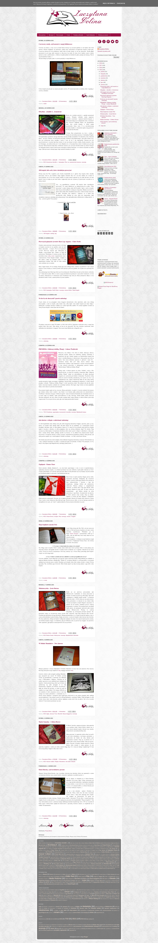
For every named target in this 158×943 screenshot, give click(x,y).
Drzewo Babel (50, 876)
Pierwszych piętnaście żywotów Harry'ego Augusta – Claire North (60, 241)
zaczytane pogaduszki (47, 930)
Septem (92, 880)
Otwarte (73, 761)
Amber (63, 874)
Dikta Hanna (110, 846)
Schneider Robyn (85, 863)
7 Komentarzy (62, 409)
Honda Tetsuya (115, 852)
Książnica (111, 876)
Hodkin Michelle (105, 852)
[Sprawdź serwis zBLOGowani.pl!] (108, 282)
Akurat (45, 874)
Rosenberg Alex (101, 862)
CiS (88, 874)
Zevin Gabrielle (64, 868)
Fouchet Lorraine (79, 850)
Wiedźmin (85, 898)
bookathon (60, 924)
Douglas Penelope (58, 848)
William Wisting (93, 898)
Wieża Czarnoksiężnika (56, 882)
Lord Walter (107, 857)
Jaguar (100, 876)
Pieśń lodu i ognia (110, 895)
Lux (68, 162)
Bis (78, 874)
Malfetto (103, 893)
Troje (118, 897)
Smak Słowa (99, 880)
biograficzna (51, 906)
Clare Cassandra (45, 846)
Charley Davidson (86, 889)
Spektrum (94, 896)
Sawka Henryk (78, 863)
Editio (62, 876)
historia (101, 906)
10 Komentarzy (63, 101)
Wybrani (111, 898)
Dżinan (97, 848)
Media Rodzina (55, 878)
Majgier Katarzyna (76, 858)
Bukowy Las (83, 874)
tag (55, 233)
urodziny (89, 928)
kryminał (73, 908)
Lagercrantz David (54, 857)
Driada (44, 876)
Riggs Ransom (77, 862)
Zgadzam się (121, 3)
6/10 (60, 919)
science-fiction (68, 290)
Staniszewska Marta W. (72, 865)
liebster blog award (98, 924)
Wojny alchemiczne (104, 898)
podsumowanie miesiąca (91, 926)
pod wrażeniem (78, 926)
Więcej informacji (109, 3)
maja (102, 125)
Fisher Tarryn (54, 850)
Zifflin (69, 868)
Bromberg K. (53, 845)
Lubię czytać (51, 256)
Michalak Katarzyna (48, 860)
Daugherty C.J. (86, 846)
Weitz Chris (107, 866)
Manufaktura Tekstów (43, 878)
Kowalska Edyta (114, 855)
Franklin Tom (94, 850)
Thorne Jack (105, 865)
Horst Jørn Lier (59, 854)
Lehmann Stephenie (76, 857)
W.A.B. (47, 882)
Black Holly (92, 843)
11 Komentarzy (62, 759)
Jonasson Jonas (46, 855)
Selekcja (68, 897)
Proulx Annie (49, 862)
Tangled (73, 516)
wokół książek (100, 928)
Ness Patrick (92, 860)
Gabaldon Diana (112, 850)
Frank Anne (87, 850)
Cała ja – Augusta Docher (111, 198)
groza (96, 906)
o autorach (54, 926)
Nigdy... (88, 895)
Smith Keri (52, 865)
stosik (44, 103)
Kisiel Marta (87, 855)
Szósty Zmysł (115, 880)
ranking (52, 233)
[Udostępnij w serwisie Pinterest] (76, 101)
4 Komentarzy (62, 338)
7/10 (44, 412)
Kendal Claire (71, 855)
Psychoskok (67, 880)
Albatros (51, 874)
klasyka (45, 908)
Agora (40, 874)
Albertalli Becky (50, 843)
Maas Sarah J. (46, 858)
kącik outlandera (87, 924)
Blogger (86, 936)
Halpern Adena (76, 852)
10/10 (40, 919)
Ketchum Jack (79, 855)
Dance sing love (59, 892)
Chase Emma (49, 516)
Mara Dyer (109, 893)
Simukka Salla (45, 865)
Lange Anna (62, 857)
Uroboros (41, 882)
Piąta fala (117, 895)
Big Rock (79, 889)
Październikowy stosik (110, 177)
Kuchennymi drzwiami (58, 893)
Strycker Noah (83, 865)
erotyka (56, 516)
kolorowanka (52, 908)
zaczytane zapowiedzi (60, 930)
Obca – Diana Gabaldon (110, 156)
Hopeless (96, 892)
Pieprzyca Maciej (42, 862)
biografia (45, 906)
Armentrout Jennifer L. (52, 162)
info (76, 924)
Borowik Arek (42, 845)
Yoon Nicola (56, 868)
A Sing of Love (42, 889)
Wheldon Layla (43, 868)
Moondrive (62, 761)
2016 (100, 67)
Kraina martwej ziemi (48, 893)
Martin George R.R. (86, 858)
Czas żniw (51, 892)
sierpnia (103, 80)
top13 (74, 928)
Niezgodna (81, 895)
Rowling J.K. (47, 863)
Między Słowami (69, 878)
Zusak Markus (75, 868)
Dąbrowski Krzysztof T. (89, 848)
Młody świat (63, 895)
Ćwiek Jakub (94, 868)
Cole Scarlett (62, 846)
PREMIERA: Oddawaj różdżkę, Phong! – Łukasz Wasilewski (58, 349)
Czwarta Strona (102, 874)
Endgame (76, 892)
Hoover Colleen (50, 761)
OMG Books (105, 878)
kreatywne (66, 908)
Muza (84, 878)
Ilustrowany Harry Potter (107, 892)
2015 (100, 69)
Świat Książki (75, 290)
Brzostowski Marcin (74, 845)
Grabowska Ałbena (59, 852)
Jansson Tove (53, 713)
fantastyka (61, 162)
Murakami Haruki (75, 860)
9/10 (44, 290)
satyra (70, 912)
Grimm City (90, 892)
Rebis (73, 880)
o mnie (45, 580)
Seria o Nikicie (75, 897)
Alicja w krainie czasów (52, 889)
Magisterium (97, 893)
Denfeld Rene (102, 846)
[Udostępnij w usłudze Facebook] (74, 101)
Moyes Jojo (57, 860)
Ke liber (106, 876)
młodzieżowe (44, 910)
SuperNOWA (107, 880)
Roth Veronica (110, 862)
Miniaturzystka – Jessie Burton (49, 588)
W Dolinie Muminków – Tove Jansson (51, 643)
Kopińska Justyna (105, 855)
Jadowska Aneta (69, 854)
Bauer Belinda (85, 843)
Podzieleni (42, 897)
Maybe (57, 761)
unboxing (45, 341)
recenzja (84, 162)
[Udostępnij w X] (73, 101)
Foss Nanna (71, 850)
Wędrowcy (117, 898)
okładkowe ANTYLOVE (67, 926)
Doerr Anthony (49, 848)
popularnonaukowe (107, 910)
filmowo (71, 924)
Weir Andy (101, 866)
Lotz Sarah (114, 857)
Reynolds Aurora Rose (58, 862)
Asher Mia (78, 843)
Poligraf (60, 880)
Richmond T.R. (68, 862)
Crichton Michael (77, 846)
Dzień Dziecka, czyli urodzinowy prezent (52, 770)
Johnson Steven (105, 854)
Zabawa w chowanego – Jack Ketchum (110, 188)
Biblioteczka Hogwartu (70, 889)
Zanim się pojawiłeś (44, 900)
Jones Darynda (55, 855)
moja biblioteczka (109, 924)
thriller (92, 912)
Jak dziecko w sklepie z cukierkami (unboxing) (53, 420)
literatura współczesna (111, 908)
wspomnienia (100, 912)
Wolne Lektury (66, 882)
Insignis (95, 876)
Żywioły (64, 900)
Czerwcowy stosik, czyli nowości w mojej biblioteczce (55, 44)
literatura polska (96, 908)
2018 (100, 63)
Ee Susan (112, 848)
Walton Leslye (71, 866)
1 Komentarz (62, 711)
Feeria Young (81, 876)
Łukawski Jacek (102, 868)
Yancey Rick (50, 868)
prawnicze (116, 910)
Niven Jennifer (100, 860)
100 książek (46, 233)
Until (69, 898)
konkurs (80, 924)
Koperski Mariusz (95, 855)
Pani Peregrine (101, 895)
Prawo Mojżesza (50, 897)
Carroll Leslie (89, 845)
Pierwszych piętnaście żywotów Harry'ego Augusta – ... (108, 96)
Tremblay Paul (44, 866)
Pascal (54, 880)
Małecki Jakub (102, 858)
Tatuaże (113, 897)
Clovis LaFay (99, 889)
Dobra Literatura (111, 874)
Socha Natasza (60, 865)
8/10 (44, 162)
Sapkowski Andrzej (69, 863)
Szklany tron (101, 897)
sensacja (85, 912)
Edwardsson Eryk (104, 848)
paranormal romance (75, 162)
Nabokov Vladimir (84, 860)
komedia (68, 412)
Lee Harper (68, 857)
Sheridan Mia (108, 863)
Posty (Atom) (48, 830)
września (103, 78)
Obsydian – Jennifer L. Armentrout (50, 112)
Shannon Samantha (96, 863)
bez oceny (89, 919)
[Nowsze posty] (46, 827)
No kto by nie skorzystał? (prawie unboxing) (53, 298)
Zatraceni (53, 900)
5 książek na (47, 924)
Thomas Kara (98, 865)
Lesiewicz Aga (85, 857)
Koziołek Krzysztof (43, 857)
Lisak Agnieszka (100, 857)
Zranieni (59, 900)
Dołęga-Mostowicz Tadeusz (69, 848)
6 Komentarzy (62, 231)
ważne (94, 928)
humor (40, 908)
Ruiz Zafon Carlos (58, 863)
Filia (66, 162)
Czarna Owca (94, 874)
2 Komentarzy (62, 159)
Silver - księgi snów (85, 897)
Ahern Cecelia (42, 843)
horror (116, 906)
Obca (93, 895)
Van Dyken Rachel (61, 867)
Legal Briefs (68, 893)
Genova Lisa (41, 852)
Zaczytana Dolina (104, 49)
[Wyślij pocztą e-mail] (70, 101)
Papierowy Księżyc (44, 880)
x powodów (107, 928)
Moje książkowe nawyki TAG (48, 525)
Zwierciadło (56, 884)
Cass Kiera (97, 845)
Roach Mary (85, 862)
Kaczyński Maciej (63, 855)
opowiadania (83, 910)
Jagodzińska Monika (79, 854)
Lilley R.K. (92, 857)
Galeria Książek (74, 533)
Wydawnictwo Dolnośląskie (75, 882)
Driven (67, 892)
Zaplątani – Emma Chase (47, 464)
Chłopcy (93, 889)
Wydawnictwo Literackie (72, 635)
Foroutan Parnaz (63, 850)
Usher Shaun (52, 867)
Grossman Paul (68, 852)
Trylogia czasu (51, 898)
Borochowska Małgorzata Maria (111, 843)
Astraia (68, 874)
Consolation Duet (43, 892)
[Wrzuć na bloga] (71, 101)
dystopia (65, 906)
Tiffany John (112, 865)
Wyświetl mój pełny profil (104, 51)
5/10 (55, 919)
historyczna (57, 635)
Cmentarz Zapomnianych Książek (111, 889)
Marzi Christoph (94, 858)
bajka (47, 713)
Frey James (102, 850)
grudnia (103, 71)
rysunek (65, 912)
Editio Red (70, 876)
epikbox (65, 924)
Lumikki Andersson (84, 893)
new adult (68, 761)
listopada (103, 73)
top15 (78, 928)
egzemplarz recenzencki (59, 412)
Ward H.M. (78, 866)
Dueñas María (80, 848)
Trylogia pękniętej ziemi (62, 898)
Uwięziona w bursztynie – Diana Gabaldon (110, 133)
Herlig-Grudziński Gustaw (94, 852)
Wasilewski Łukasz (81, 412)
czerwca (103, 84)
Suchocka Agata (91, 865)
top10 (70, 928)
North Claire (55, 290)
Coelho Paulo (54, 846)
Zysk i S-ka (63, 884)
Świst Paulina (110, 868)
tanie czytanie (64, 928)
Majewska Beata (65, 858)
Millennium (50, 895)
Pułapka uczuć (59, 897)
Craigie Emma (69, 846)
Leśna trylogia (76, 893)
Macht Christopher (55, 858)
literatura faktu (84, 908)
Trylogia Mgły (43, 898)
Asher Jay (72, 843)
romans (69, 516)
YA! (107, 882)
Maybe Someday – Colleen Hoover (49, 722)
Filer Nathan (46, 850)
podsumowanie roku (106, 926)
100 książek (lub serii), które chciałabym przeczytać (55, 170)
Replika (78, 880)
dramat (58, 906)
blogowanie (54, 924)
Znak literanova (48, 884)
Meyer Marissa (110, 858)
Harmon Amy (83, 852)
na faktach (56, 910)
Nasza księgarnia (67, 713)
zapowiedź (72, 930)
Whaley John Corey (115, 866)
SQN (84, 881)
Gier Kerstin (49, 852)
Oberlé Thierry (115, 860)
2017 (100, 65)
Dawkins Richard (94, 846)
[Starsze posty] (87, 827)
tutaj (59, 670)
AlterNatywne (58, 874)
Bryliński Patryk (65, 845)
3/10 (47, 919)
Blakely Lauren (99, 843)
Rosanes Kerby (93, 862)
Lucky (116, 876)
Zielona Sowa (113, 882)
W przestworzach (76, 898)
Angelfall (62, 889)
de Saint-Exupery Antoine (84, 868)
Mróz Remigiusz (66, 860)
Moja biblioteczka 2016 (110, 166)
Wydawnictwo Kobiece (87, 882)
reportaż (50, 912)
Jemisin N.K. (98, 854)
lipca (102, 82)
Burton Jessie (49, 635)
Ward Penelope (85, 866)
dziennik (71, 906)
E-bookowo (49, 412)
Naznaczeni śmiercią (72, 895)
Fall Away (83, 892)
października (104, 76)
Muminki (60, 713)
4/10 (52, 919)
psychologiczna (43, 912)
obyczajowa (73, 910)
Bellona (74, 874)
